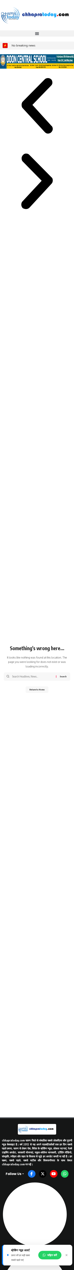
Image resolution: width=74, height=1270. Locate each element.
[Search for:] (32, 676)
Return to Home (37, 689)
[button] (37, 33)
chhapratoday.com (13, 1140)
